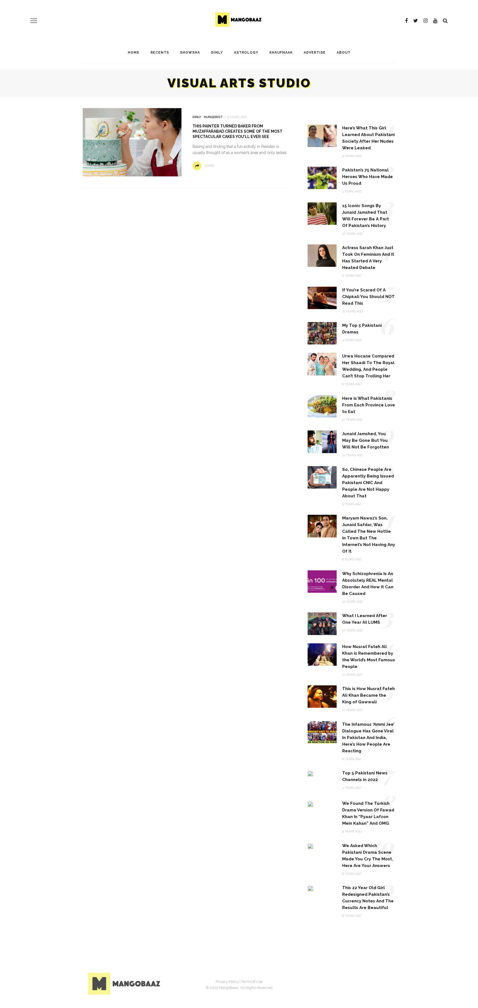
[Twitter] (416, 21)
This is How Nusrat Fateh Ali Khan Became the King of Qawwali (368, 695)
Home (133, 52)
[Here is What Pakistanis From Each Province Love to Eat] (322, 406)
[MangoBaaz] (125, 983)
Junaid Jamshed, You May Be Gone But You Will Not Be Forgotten (365, 440)
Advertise (315, 52)
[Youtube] (435, 21)
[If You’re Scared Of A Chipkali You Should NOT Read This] (322, 297)
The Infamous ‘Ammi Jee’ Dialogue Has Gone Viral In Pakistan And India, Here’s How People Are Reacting (368, 737)
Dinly (217, 52)
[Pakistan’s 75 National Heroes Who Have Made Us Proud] (322, 177)
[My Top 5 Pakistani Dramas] (322, 333)
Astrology (246, 52)
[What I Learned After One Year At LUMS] (322, 623)
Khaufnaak (281, 52)
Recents (159, 52)
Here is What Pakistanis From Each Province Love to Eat (368, 405)
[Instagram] (425, 21)
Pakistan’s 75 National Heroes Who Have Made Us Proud (367, 177)
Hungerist (213, 117)
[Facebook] (406, 21)
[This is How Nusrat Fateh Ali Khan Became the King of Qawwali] (322, 696)
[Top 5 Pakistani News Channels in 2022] (310, 773)
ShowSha (190, 52)
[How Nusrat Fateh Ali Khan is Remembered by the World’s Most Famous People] (322, 654)
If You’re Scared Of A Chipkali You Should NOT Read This (368, 297)
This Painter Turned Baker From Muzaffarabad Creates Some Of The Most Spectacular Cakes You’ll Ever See (237, 131)
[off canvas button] (33, 20)
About (343, 52)
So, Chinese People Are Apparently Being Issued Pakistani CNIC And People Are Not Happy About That (368, 482)
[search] (445, 21)
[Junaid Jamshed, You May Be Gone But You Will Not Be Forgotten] (322, 441)
